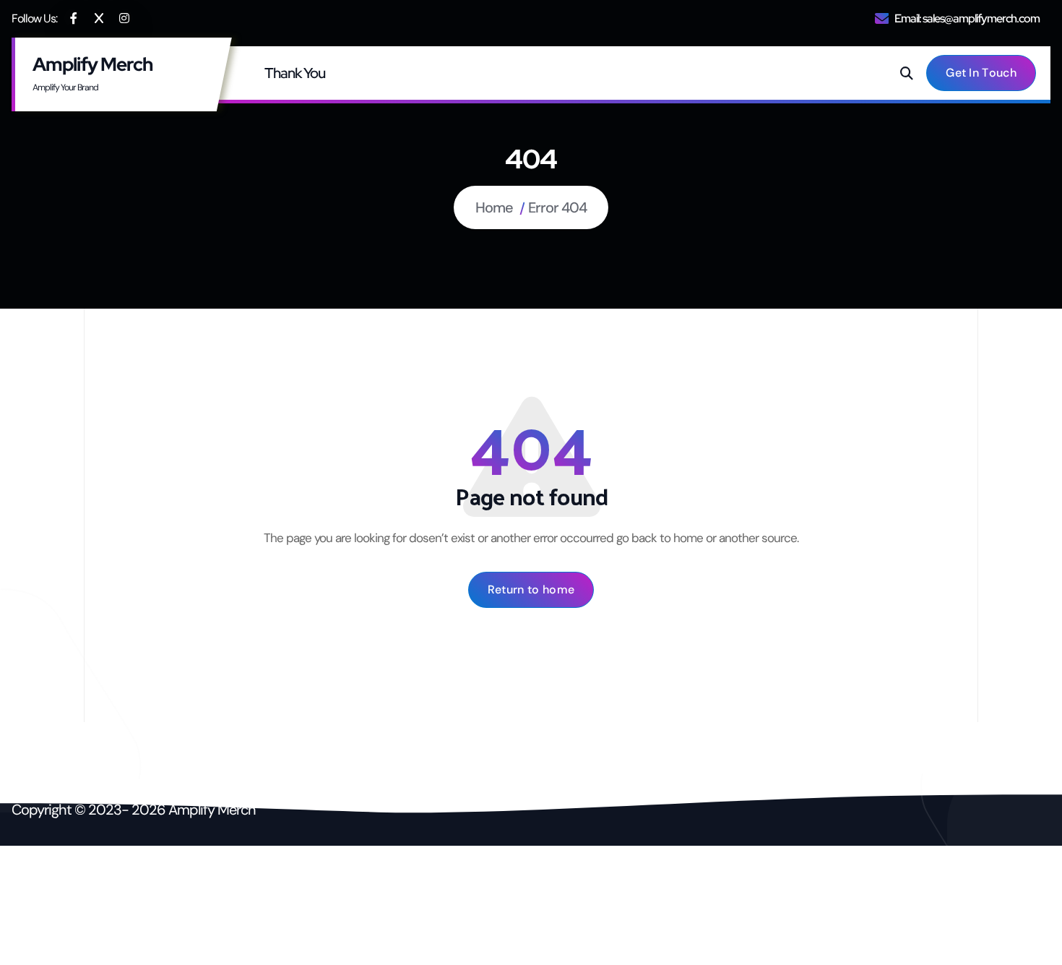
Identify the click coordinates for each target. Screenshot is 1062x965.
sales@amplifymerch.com (981, 18)
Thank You (294, 73)
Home (494, 207)
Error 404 (557, 207)
